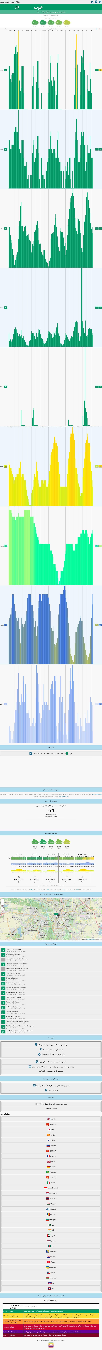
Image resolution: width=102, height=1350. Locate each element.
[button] (56, 915)
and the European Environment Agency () (51, 796)
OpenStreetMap (90, 939)
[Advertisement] (51, 772)
